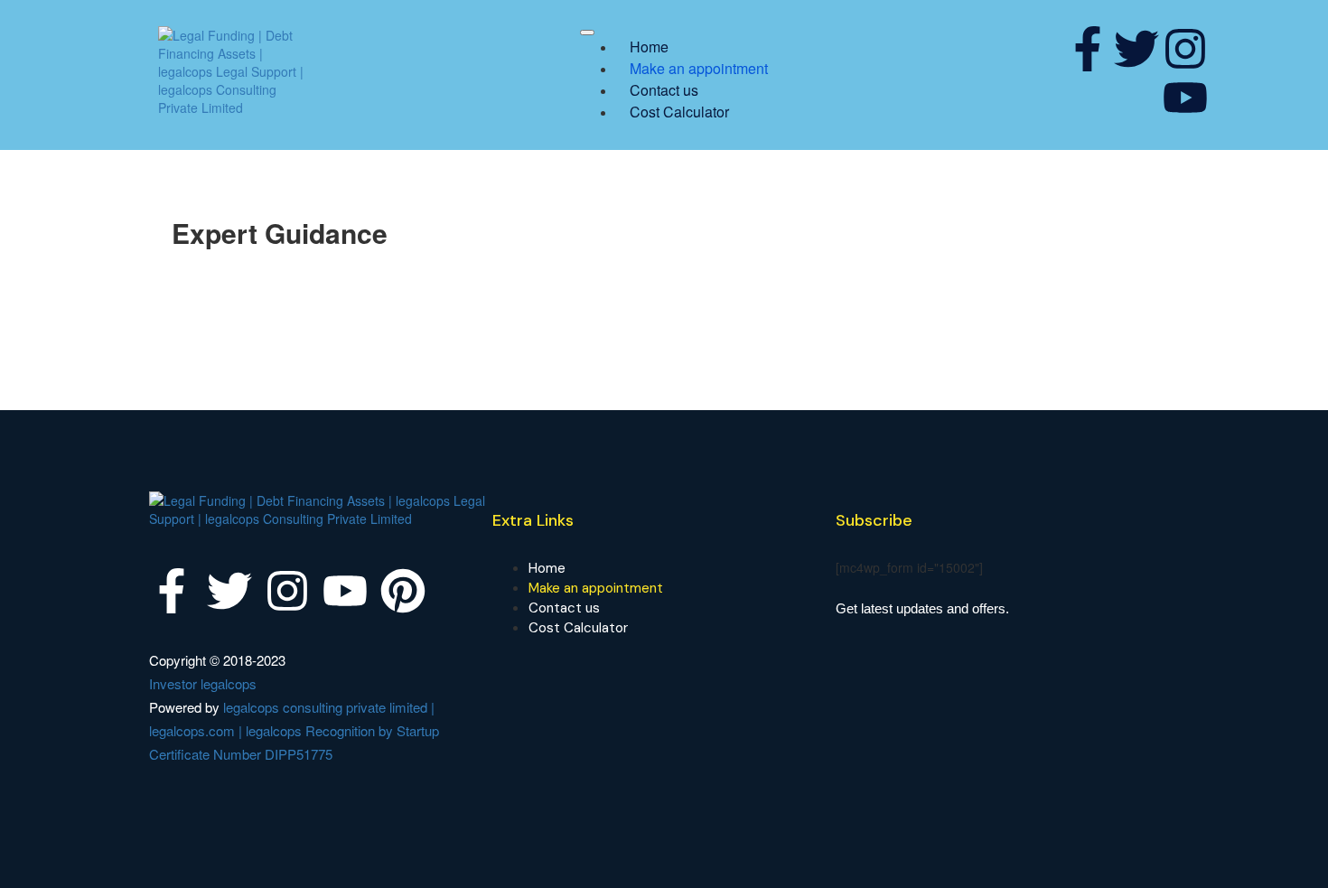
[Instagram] (1185, 48)
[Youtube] (1185, 97)
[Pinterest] (403, 590)
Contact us (664, 89)
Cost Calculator (679, 111)
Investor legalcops (203, 683)
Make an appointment (699, 68)
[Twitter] (1136, 48)
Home (649, 46)
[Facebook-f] (1087, 48)
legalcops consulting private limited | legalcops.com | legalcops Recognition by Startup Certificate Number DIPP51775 (294, 730)
